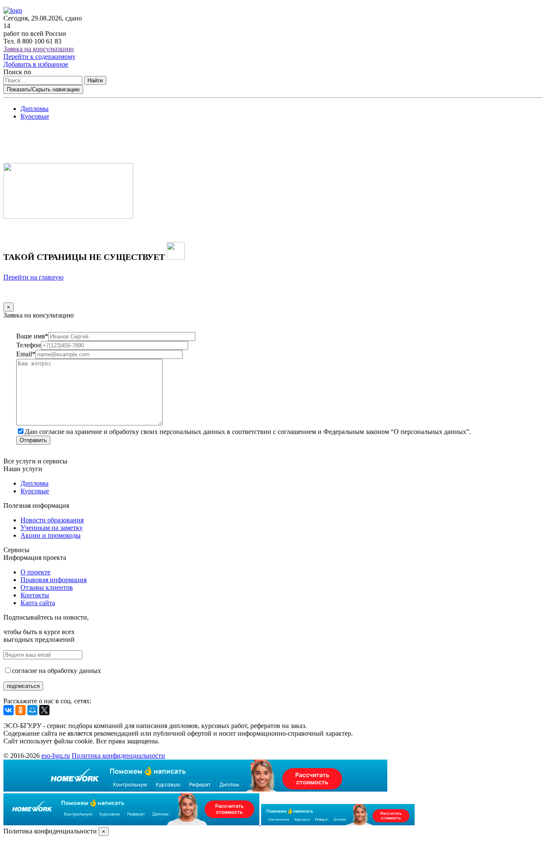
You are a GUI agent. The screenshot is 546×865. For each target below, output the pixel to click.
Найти (95, 80)
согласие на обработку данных (56, 670)
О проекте (35, 572)
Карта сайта (37, 602)
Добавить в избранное (35, 64)
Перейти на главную (33, 277)
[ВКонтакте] (8, 710)
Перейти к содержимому (39, 56)
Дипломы (34, 108)
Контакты (34, 595)
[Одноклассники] (20, 710)
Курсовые (34, 116)
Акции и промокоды (50, 535)
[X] (44, 710)
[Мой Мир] (32, 710)
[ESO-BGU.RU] (12, 10)
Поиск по (17, 72)
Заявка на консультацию (38, 48)
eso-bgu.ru (55, 755)
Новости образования (52, 520)
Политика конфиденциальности (118, 755)
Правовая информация (53, 579)
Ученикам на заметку (51, 527)
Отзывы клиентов (46, 587)
